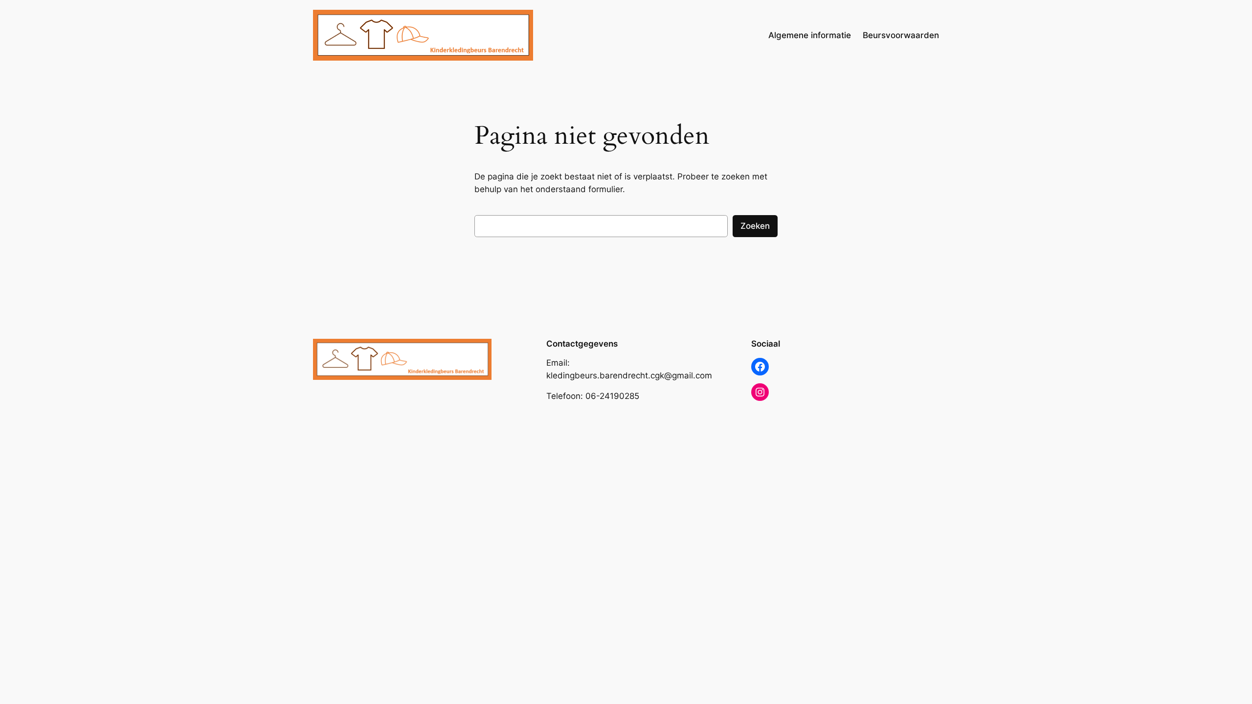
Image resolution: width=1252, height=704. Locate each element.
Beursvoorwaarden (901, 35)
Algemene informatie (809, 35)
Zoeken (755, 226)
